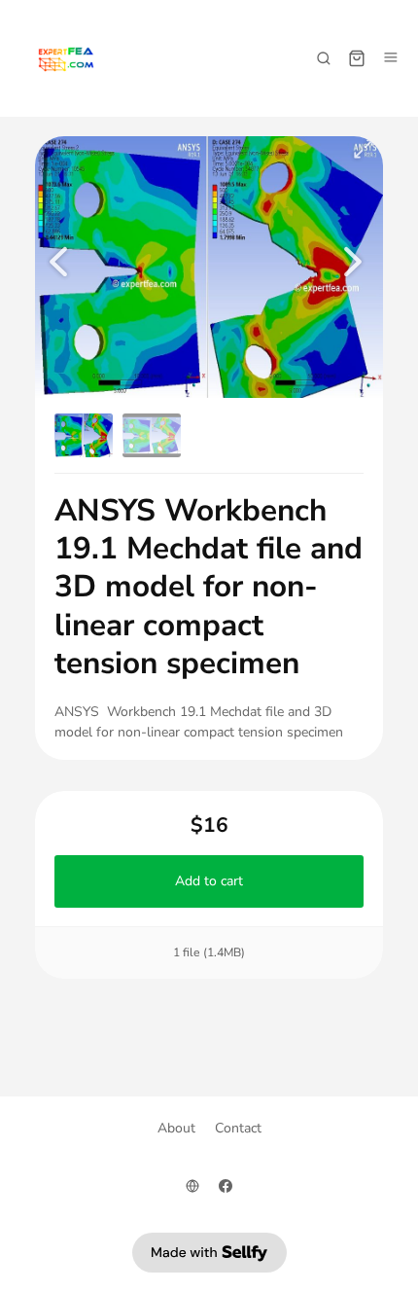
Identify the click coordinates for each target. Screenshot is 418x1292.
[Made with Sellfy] (209, 1253)
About (176, 1128)
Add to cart (209, 881)
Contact (238, 1128)
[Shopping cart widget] (357, 58)
